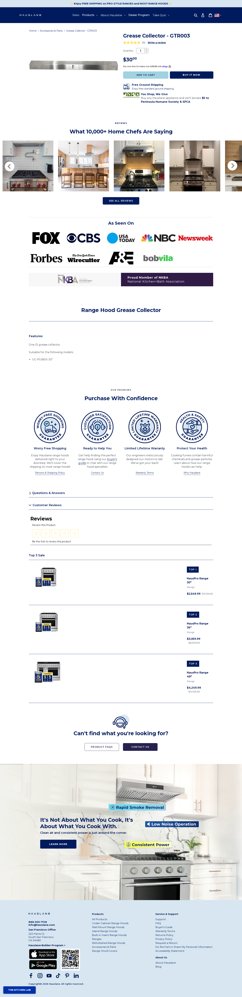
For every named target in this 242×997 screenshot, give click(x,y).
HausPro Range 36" (197, 625)
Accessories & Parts (51, 30)
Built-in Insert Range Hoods (109, 935)
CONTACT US (140, 746)
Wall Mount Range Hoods (108, 927)
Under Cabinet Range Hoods (110, 923)
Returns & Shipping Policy (50, 472)
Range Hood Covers (104, 950)
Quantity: (128, 50)
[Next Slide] (232, 166)
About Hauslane (165, 962)
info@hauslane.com (41, 924)
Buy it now (191, 74)
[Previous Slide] (9, 166)
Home (33, 30)
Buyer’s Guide (164, 927)
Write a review (157, 42)
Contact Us (97, 472)
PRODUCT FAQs (101, 746)
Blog (158, 966)
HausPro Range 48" (197, 674)
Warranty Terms (145, 472)
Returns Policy (164, 935)
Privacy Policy (163, 939)
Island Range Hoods (104, 931)
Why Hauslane (192, 472)
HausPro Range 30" (197, 580)
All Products (99, 919)
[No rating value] (132, 42)
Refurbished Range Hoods (108, 943)
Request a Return (166, 943)
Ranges (96, 939)
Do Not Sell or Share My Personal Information (184, 946)
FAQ (158, 923)
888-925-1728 (37, 921)
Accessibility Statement (169, 950)
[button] (36, 533)
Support (160, 919)
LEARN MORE (58, 844)
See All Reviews (121, 200)
